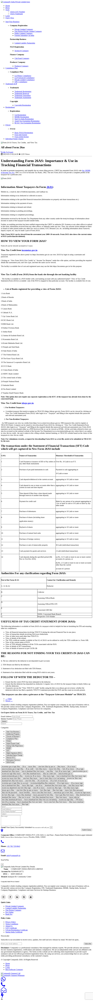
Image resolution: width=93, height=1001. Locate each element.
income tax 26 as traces (33, 776)
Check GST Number (17, 12)
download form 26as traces (11, 771)
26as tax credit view (49, 774)
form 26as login (45, 790)
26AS (50, 187)
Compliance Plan (11, 68)
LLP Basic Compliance (23, 76)
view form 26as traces (30, 778)
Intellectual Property (13, 734)
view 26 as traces (39, 788)
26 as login (79, 769)
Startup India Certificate (13, 932)
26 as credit (29, 769)
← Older (8, 699)
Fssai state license (21, 135)
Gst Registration (20, 115)
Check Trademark (16, 14)
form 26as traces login (71, 788)
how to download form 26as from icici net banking (40, 800)
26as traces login (48, 776)
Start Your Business (12, 22)
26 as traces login (77, 783)
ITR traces (79, 800)
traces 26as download (24, 795)
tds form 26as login (8, 795)
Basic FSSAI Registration (24, 133)
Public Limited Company (24, 33)
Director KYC (10, 758)
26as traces (61, 766)
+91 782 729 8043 (13, 846)
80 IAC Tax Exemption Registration (27, 123)
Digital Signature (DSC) (14, 753)
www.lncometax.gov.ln (80, 771)
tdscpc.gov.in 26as (8, 790)
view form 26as (30, 781)
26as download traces (83, 795)
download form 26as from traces (12, 781)
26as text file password (9, 792)
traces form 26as (54, 769)
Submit (4, 721)
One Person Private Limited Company (28, 31)
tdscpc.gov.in (28, 403)
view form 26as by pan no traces (27, 790)
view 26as (49, 771)
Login (7, 16)
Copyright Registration (23, 105)
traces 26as (32, 766)
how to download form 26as (11, 785)
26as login (25, 804)
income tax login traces (83, 792)
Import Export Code (12, 743)
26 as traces (71, 766)
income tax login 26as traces (11, 774)
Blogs (7, 8)
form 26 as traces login (62, 771)
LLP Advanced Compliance (24, 78)
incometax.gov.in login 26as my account (15, 783)
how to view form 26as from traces (55, 802)
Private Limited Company (24, 29)
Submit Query (86, 830)
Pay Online (9, 912)
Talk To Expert (7, 152)
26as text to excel (24, 797)
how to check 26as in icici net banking (52, 778)
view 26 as (39, 785)
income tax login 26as (66, 800)
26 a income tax (42, 781)
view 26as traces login (75, 785)
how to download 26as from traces (33, 771)
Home (7, 6)
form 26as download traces (32, 774)
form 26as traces (41, 769)
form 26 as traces (68, 769)
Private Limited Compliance (25, 80)
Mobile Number (6, 719)
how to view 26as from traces (41, 792)
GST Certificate (11, 928)
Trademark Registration (23, 91)
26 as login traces (63, 783)
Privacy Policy (10, 922)
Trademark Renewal (22, 93)
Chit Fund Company (22, 58)
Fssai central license (22, 137)
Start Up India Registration (24, 119)
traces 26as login (27, 785)
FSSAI (7, 125)
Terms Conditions (11, 924)
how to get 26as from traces (64, 795)
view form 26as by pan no (46, 766)
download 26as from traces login (55, 785)
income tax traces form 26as (11, 778)
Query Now (9, 18)
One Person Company (13, 910)
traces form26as (24, 792)
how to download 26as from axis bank (29, 802)
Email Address (6, 716)
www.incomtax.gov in (65, 774)
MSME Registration (22, 117)
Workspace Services (13, 760)
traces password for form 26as (43, 795)
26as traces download (76, 802)
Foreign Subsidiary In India (24, 35)
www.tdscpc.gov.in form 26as (63, 792)
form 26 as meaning (8, 802)
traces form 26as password (74, 790)
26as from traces (61, 797)
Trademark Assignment (23, 98)
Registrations (10, 107)
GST (7, 750)
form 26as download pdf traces (12, 800)
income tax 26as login (54, 788)
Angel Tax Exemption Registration (27, 121)
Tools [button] (7, 10)
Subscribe (88, 944)
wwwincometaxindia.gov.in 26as (12, 776)
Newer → (9, 701)
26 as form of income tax (58, 781)
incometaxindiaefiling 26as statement (43, 783)
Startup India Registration (14, 746)
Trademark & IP (11, 84)
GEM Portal (10, 762)
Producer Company (21, 66)
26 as (24, 766)
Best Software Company (14, 969)
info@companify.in (13, 855)
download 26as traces (9, 797)
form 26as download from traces (43, 797)
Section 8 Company (22, 51)
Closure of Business (13, 736)
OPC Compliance (21, 82)
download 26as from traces (11, 804)
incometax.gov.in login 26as (11, 766)
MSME (8, 748)
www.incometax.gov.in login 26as (12, 769)
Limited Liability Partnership (25, 43)
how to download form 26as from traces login (71, 776)
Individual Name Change (14, 139)
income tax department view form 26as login (16, 788)
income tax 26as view (74, 778)
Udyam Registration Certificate (16, 930)
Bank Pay (8, 914)
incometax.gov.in (29, 250)
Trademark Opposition (23, 95)
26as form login (58, 790)
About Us (8, 926)
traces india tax (74, 797)
